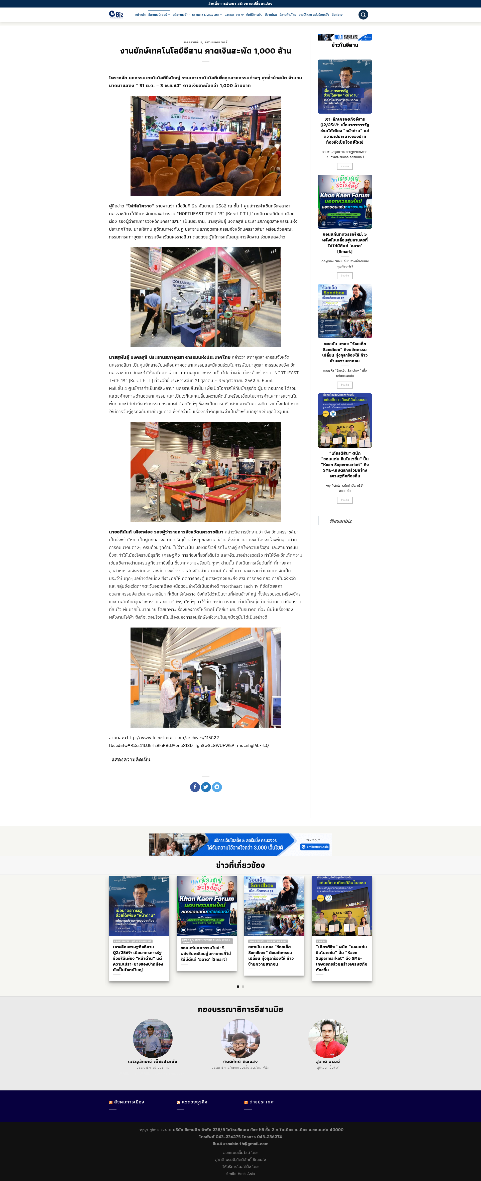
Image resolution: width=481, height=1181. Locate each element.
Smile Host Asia (240, 1173)
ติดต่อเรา (337, 14)
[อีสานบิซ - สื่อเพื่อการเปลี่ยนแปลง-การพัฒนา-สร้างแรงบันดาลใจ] (118, 15)
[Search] (363, 15)
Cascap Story (234, 14)
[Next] (375, 919)
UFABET (124, 1073)
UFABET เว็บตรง (152, 1073)
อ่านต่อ (345, 166)
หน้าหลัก (140, 14)
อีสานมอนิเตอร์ (157, 14)
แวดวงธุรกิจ (194, 1102)
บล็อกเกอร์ (179, 14)
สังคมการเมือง (129, 1102)
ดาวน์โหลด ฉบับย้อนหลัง (314, 14)
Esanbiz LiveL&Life (205, 14)
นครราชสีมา (193, 42)
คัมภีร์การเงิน (254, 14)
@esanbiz (340, 520)
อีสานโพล (271, 14)
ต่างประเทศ (262, 1102)
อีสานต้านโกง (288, 14)
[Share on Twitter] (206, 787)
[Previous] (105, 919)
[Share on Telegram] (217, 787)
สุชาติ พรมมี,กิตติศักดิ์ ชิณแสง (240, 1159)
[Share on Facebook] (195, 787)
